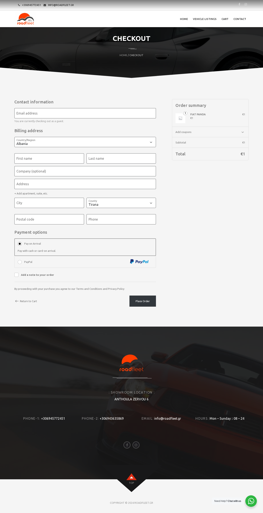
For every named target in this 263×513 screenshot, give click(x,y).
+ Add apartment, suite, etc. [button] (31, 193)
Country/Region (25, 140)
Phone (93, 219)
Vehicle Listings (205, 18)
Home (184, 18)
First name (24, 158)
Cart (224, 18)
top (131, 483)
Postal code (25, 219)
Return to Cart (28, 301)
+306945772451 (31, 5)
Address (22, 184)
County (93, 200)
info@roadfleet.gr (61, 5)
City (19, 203)
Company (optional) (31, 171)
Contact (239, 18)
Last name (96, 158)
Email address (27, 113)
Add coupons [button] (183, 132)
